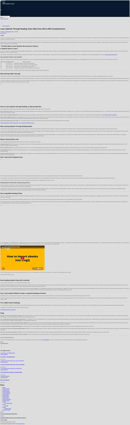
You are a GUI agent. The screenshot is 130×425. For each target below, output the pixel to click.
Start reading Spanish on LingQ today (8, 309)
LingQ (12, 31)
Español (4, 401)
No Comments (3, 33)
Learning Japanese (6, 392)
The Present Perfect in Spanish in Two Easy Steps (11, 372)
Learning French (5, 390)
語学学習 (6, 405)
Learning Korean (5, 396)
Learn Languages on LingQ (8, 3)
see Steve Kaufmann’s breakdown (110, 114)
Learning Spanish (6, 25)
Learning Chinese (6, 391)
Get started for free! (21, 423)
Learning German (6, 394)
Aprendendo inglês (8, 403)
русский (4, 407)
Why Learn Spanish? (4, 380)
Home (3, 2)
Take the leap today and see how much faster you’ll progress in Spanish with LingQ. (17, 122)
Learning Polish (5, 398)
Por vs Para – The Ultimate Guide (7, 356)
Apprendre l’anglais (6, 409)
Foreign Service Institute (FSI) (111, 54)
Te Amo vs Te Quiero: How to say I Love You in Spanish (12, 364)
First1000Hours (46, 339)
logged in (6, 421)
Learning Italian (5, 395)
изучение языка (7, 408)
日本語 (3, 404)
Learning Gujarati (5, 400)
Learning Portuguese (6, 399)
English (3, 387)
